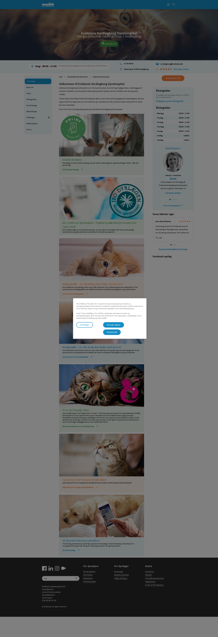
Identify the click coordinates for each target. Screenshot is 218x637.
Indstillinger (84, 325)
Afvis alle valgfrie (113, 325)
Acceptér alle (112, 332)
